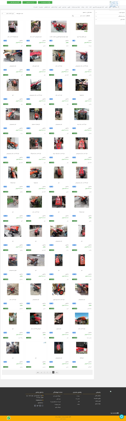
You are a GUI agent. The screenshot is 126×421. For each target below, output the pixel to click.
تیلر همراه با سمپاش (36, 124)
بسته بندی (64, 7)
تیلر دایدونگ (12, 183)
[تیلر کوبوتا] (81, 86)
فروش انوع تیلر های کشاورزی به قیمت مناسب (59, 37)
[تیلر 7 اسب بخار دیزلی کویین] (58, 290)
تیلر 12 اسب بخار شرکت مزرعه (59, 153)
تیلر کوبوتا (82, 95)
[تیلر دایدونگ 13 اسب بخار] (12, 28)
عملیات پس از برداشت (76, 7)
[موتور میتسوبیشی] (12, 261)
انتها (38, 372)
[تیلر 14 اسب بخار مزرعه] (81, 115)
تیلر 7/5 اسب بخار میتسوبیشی (81, 66)
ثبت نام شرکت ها (44, 2)
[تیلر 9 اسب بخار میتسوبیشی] (81, 144)
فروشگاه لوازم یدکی (56, 396)
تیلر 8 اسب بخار (59, 95)
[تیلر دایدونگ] (12, 174)
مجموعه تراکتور (63, 419)
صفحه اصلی (115, 7)
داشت (87, 7)
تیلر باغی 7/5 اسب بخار (36, 329)
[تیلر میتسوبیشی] (12, 57)
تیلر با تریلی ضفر (36, 66)
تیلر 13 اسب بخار (35, 212)
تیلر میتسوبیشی (13, 66)
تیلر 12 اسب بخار (58, 66)
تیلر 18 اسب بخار (81, 329)
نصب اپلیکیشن (47, 7)
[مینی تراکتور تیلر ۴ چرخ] (81, 28)
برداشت (82, 7)
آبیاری (60, 7)
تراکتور (110, 7)
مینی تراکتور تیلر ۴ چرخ (81, 37)
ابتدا (56, 372)
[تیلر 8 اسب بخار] (58, 86)
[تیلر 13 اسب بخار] (35, 203)
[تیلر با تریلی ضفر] (35, 57)
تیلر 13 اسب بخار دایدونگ (36, 153)
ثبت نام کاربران (29, 2)
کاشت (90, 7)
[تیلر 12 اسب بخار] (58, 57)
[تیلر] (12, 86)
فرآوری (69, 7)
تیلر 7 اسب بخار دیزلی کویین (58, 299)
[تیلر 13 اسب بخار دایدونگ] (35, 144)
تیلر (12, 95)
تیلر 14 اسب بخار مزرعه (81, 124)
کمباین (106, 7)
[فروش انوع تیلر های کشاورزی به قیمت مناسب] (58, 28)
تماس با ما (35, 7)
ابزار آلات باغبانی (54, 7)
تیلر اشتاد (81, 358)
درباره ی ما (41, 7)
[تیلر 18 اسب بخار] (81, 320)
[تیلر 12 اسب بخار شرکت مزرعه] (58, 144)
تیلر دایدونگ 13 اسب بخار (13, 37)
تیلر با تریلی (58, 329)
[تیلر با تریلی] (58, 320)
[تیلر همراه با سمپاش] (35, 115)
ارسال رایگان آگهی (13, 2)
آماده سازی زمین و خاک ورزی (98, 7)
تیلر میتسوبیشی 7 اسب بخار (35, 37)
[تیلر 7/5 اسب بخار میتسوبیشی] (81, 57)
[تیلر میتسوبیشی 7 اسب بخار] (35, 28)
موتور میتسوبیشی (12, 270)
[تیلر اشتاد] (81, 349)
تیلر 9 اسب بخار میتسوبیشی (81, 153)
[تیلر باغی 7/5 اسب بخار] (35, 320)
